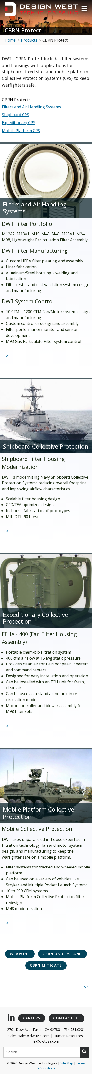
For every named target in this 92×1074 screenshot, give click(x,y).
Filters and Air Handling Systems (31, 107)
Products (29, 40)
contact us (66, 1018)
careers (31, 1018)
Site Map (66, 1063)
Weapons (20, 953)
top (7, 355)
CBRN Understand (62, 953)
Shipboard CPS (15, 114)
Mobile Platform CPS (21, 130)
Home (10, 40)
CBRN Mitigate (46, 965)
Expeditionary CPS (18, 122)
